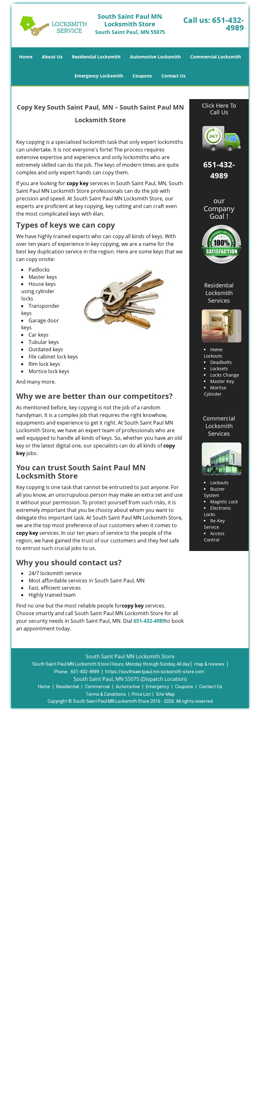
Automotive (128, 686)
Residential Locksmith (96, 57)
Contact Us (173, 76)
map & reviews (209, 664)
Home (25, 57)
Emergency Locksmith (99, 76)
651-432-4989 (228, 24)
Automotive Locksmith (155, 57)
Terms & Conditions (106, 694)
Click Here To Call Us (219, 109)
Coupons (142, 76)
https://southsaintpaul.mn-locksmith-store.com (154, 671)
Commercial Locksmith (215, 57)
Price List (141, 694)
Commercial (97, 686)
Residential (67, 686)
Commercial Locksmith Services (219, 425)
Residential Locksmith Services (219, 292)
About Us (52, 57)
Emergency (157, 686)
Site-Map (165, 694)
